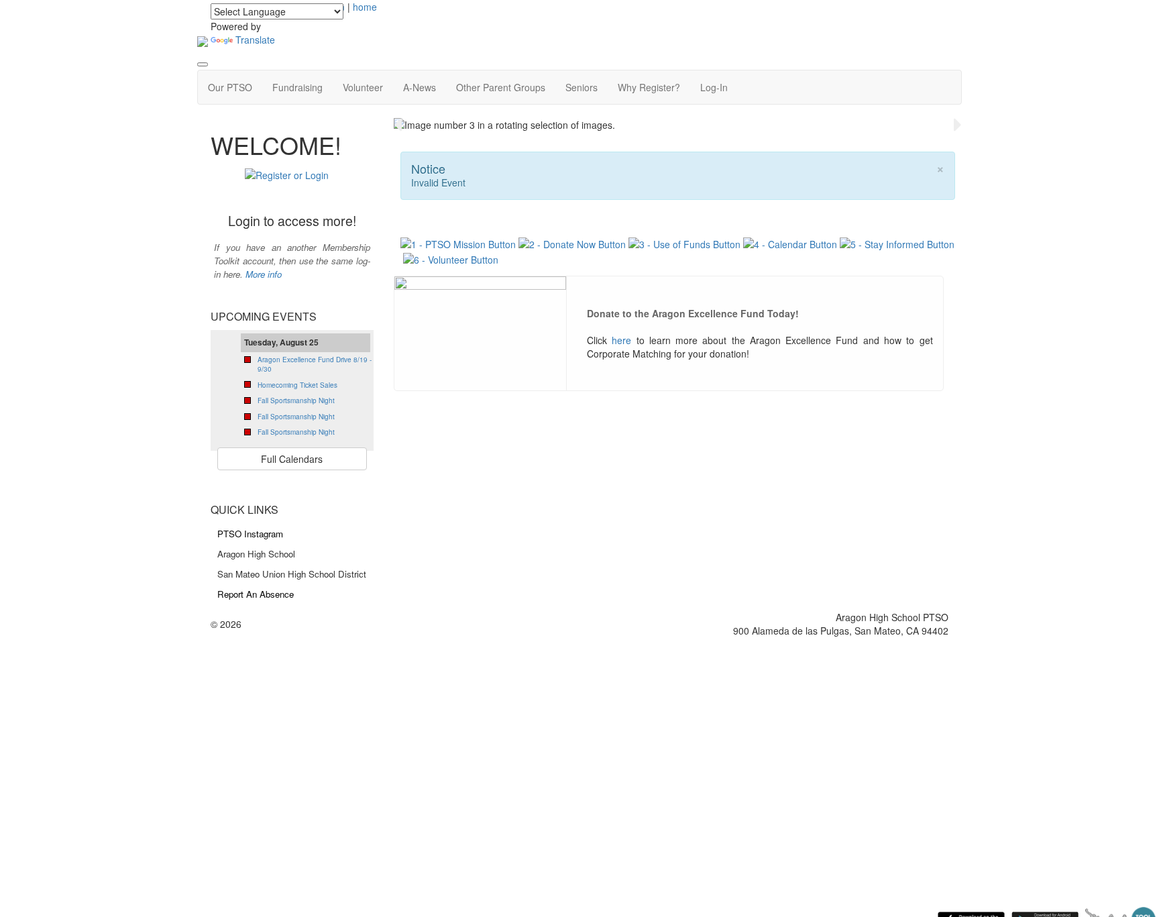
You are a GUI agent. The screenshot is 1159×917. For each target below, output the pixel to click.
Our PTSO (230, 87)
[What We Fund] (684, 243)
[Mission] (459, 243)
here (621, 340)
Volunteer (363, 87)
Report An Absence (255, 594)
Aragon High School (256, 553)
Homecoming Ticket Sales (297, 385)
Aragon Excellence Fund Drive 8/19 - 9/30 (315, 364)
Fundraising (297, 87)
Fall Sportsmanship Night (296, 400)
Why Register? (649, 87)
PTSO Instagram (250, 533)
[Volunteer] (450, 257)
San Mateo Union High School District (291, 574)
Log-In (714, 87)
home (365, 6)
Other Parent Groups (500, 87)
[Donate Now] (572, 243)
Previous (398, 125)
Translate (255, 39)
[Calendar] (790, 243)
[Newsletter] (897, 243)
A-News (419, 87)
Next (958, 125)
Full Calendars (292, 459)
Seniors (581, 87)
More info (263, 274)
